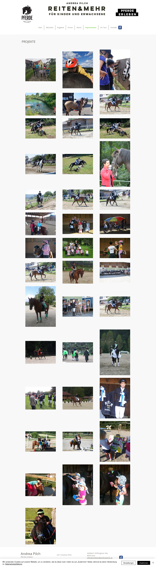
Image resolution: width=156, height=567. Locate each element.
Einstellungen (128, 563)
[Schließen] (153, 563)
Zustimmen (143, 563)
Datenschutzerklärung (13, 564)
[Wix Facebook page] (120, 27)
